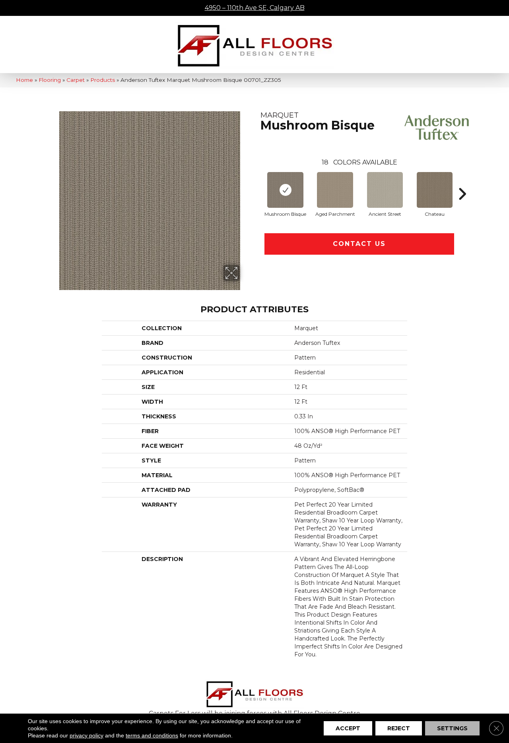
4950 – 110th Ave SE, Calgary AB (255, 8)
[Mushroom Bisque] (285, 190)
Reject (398, 728)
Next (462, 182)
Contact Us (359, 244)
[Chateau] (435, 190)
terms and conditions (152, 735)
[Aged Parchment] (335, 190)
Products (102, 80)
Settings (452, 728)
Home (24, 80)
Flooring (50, 80)
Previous (256, 182)
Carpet (75, 80)
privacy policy (86, 735)
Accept (348, 728)
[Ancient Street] (385, 190)
